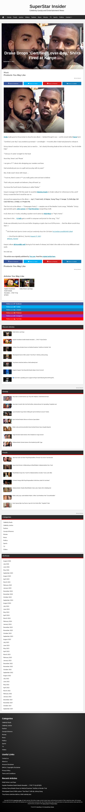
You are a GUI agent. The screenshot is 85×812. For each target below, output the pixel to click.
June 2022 (6, 681)
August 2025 (7, 576)
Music (40, 17)
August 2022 (7, 675)
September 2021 (8, 708)
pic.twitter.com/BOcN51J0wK (63, 231)
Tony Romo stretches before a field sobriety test (16, 794)
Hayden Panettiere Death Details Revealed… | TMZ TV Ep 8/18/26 (22, 785)
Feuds (15, 17)
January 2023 (7, 660)
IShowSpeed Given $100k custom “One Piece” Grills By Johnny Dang (22, 791)
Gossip (9, 17)
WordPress (39, 807)
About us (5, 761)
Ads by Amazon (77, 78)
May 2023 (6, 648)
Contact (68, 17)
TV (51, 17)
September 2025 (8, 573)
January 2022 (7, 696)
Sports (55, 17)
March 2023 (6, 654)
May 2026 (6, 570)
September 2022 (8, 672)
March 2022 (6, 690)
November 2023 (8, 630)
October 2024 (7, 597)
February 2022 (7, 693)
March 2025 (6, 582)
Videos (27, 17)
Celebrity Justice (8, 525)
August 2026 (7, 561)
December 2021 (8, 699)
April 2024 (6, 615)
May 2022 (6, 684)
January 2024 (7, 624)
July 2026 (6, 564)
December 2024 (8, 591)
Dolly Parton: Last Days (26, 288)
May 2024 (6, 612)
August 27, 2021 (35, 236)
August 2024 (7, 603)
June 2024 (6, 609)
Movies (45, 17)
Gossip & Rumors (8, 531)
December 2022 (8, 663)
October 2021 (7, 705)
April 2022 (6, 687)
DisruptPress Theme (49, 807)
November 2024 (8, 594)
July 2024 (6, 606)
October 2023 (7, 633)
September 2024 (8, 600)
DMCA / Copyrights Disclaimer (11, 767)
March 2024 (6, 618)
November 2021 (8, 702)
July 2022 (6, 678)
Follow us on (13, 304)
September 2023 (8, 636)
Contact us (5, 758)
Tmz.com (32, 256)
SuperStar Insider (48, 6)
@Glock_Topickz (12, 238)
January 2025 (7, 588)
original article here (48, 256)
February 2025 (7, 585)
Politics (61, 17)
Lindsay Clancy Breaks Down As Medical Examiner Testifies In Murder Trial (24, 788)
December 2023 (8, 627)
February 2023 (7, 657)
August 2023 (7, 639)
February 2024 (7, 621)
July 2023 (6, 642)
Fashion (33, 17)
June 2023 (6, 645)
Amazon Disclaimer (8, 764)
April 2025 (6, 579)
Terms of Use (45, 803)
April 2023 (6, 651)
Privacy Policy (6, 770)
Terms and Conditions (9, 773)
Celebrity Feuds (7, 522)
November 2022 (8, 666)
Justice (21, 17)
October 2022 (7, 669)
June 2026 (6, 567)
